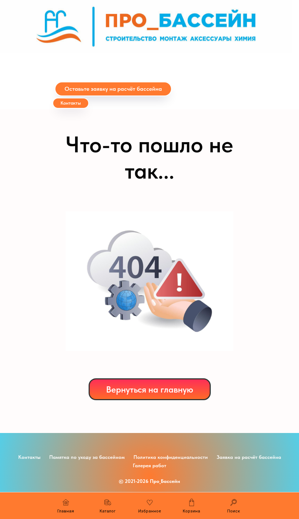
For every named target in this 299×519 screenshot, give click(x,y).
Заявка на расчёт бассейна (249, 457)
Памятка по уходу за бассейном (87, 457)
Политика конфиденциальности (170, 457)
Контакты (29, 457)
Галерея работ (149, 465)
